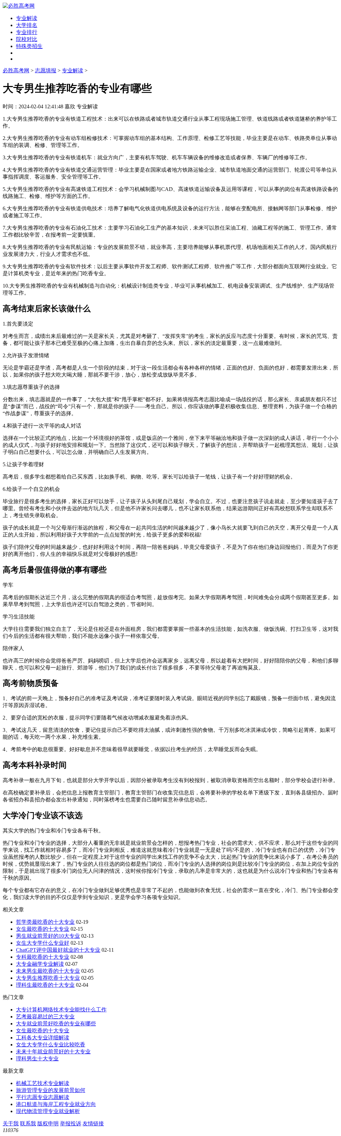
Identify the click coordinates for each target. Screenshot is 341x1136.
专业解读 (26, 18)
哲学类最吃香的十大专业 (45, 922)
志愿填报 (45, 70)
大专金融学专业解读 (40, 964)
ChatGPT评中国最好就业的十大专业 (58, 950)
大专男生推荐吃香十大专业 (48, 978)
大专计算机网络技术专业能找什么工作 (61, 1009)
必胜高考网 (16, 70)
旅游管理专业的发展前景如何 (50, 1090)
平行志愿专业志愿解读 (42, 1097)
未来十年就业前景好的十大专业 (53, 1051)
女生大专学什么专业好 (42, 943)
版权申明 (48, 1123)
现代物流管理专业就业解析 (48, 1111)
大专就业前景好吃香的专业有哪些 (56, 1023)
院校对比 (26, 39)
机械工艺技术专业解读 (42, 1083)
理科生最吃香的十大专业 (45, 985)
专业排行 (26, 32)
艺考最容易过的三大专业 (45, 1016)
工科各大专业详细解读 (42, 1037)
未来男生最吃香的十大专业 (48, 971)
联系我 (28, 1123)
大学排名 (26, 25)
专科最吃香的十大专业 (42, 957)
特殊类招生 (29, 46)
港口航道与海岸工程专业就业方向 (56, 1104)
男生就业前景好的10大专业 (48, 936)
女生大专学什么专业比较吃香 (50, 1044)
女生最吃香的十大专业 (42, 929)
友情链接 (93, 1123)
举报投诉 (70, 1123)
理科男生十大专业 (37, 1058)
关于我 (11, 1123)
